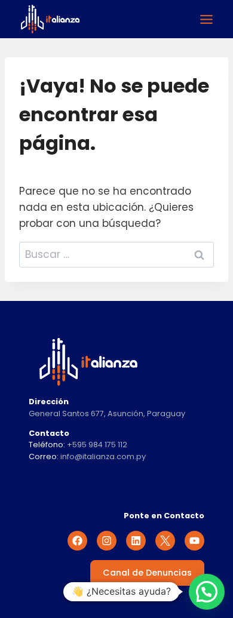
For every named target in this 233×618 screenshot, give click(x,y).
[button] (207, 592)
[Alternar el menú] (206, 19)
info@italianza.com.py (103, 456)
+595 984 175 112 (97, 444)
